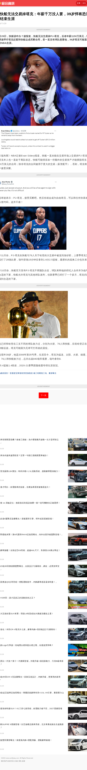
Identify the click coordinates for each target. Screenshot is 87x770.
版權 (23, 761)
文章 (78, 3)
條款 (16, 761)
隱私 (20, 761)
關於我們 (4, 761)
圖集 (84, 3)
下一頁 (43, 395)
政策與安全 (11, 761)
